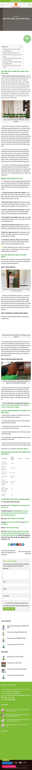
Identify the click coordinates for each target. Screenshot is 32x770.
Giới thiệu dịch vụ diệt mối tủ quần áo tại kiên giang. (11, 50)
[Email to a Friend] (17, 544)
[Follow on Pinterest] (14, 699)
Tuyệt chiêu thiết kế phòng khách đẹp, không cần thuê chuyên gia (8, 552)
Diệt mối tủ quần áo (22, 448)
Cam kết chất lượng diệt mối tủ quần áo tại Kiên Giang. (12, 59)
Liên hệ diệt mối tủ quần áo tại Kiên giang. (12, 66)
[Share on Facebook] (11, 544)
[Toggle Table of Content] (20, 47)
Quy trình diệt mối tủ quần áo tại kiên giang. (12, 55)
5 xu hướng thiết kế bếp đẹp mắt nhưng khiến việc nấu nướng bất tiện (18, 720)
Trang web (6, 596)
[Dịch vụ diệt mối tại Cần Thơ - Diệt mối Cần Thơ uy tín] (16, 5)
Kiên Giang (16, 16)
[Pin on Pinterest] (20, 544)
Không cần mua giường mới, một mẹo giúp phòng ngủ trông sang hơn (17, 715)
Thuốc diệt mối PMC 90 (13, 405)
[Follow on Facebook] (2, 699)
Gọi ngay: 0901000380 (9, 766)
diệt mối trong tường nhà (11, 535)
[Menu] (2, 5)
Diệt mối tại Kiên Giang (12, 527)
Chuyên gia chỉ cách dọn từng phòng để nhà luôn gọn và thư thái (17, 710)
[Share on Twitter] (14, 544)
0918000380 (16, 693)
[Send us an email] (11, 699)
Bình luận (6, 568)
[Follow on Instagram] (5, 699)
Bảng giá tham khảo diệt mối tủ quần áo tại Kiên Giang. (12, 62)
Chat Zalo (5, 759)
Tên (4, 581)
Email (5, 589)
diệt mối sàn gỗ (21, 531)
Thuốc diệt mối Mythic (13, 407)
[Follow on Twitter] (8, 699)
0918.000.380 (20, 518)
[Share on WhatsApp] (9, 544)
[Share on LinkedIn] (23, 544)
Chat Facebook (7, 763)
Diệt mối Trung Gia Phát (14, 522)
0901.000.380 (11, 518)
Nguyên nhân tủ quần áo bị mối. (11, 52)
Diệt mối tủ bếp (12, 531)
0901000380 (7, 693)
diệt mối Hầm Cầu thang (15, 533)
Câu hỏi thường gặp (24, 765)
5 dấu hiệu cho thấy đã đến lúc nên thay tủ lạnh (17, 725)
